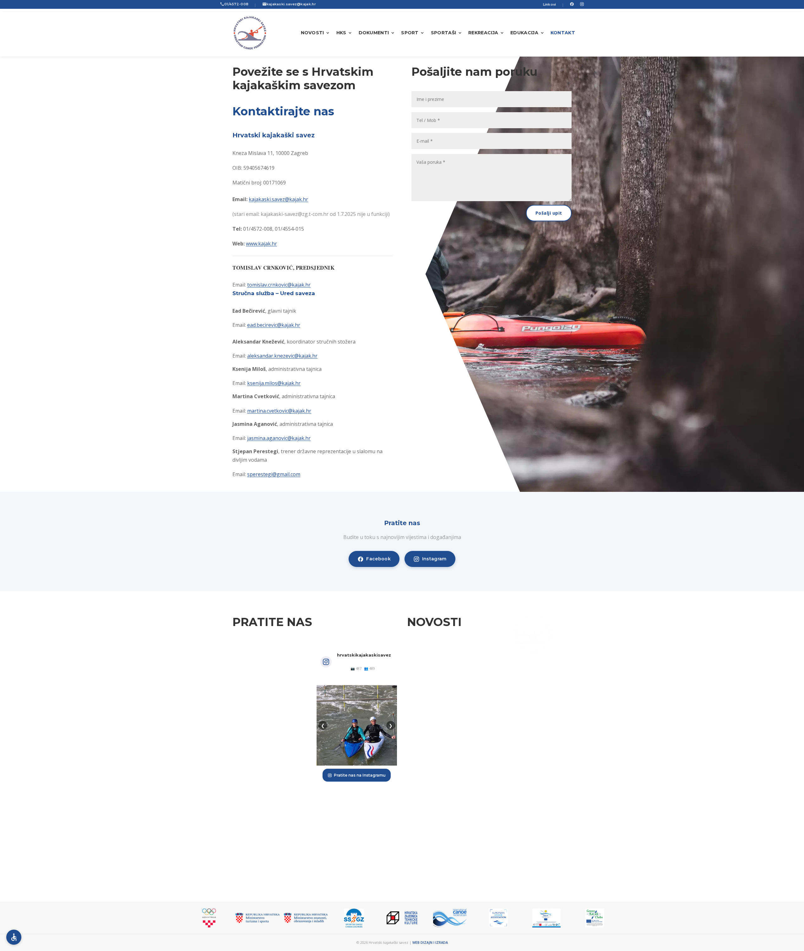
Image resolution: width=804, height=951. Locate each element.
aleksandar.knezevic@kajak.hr (282, 355)
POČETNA (533, 731)
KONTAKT (563, 33)
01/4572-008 (236, 4)
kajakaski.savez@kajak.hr (291, 4)
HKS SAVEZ (533, 745)
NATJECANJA (533, 758)
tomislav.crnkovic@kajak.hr (279, 284)
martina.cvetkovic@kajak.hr (279, 410)
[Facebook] (572, 4)
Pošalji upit (548, 213)
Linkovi (549, 4)
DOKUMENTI (374, 33)
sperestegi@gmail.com (273, 474)
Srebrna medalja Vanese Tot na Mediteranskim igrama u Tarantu (444, 660)
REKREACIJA (483, 33)
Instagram (434, 559)
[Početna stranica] (250, 32)
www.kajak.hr (261, 243)
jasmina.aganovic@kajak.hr (279, 438)
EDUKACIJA (524, 33)
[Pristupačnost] (13, 937)
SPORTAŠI (443, 33)
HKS (341, 33)
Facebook (378, 559)
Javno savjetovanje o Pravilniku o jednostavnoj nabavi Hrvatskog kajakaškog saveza (444, 853)
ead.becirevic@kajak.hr (273, 325)
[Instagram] (582, 4)
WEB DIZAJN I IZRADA (430, 942)
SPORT (410, 33)
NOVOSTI (312, 33)
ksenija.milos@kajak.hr (274, 383)
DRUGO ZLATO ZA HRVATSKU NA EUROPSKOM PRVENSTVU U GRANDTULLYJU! (444, 766)
